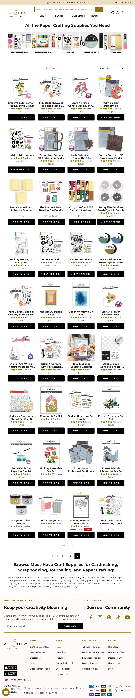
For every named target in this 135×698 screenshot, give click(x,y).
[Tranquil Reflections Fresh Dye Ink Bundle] (110, 191)
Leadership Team (117, 652)
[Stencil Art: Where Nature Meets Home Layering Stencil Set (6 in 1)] (21, 347)
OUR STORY (78, 16)
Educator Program (92, 658)
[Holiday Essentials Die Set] (51, 452)
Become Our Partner (93, 652)
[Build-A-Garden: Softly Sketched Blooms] (51, 347)
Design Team (115, 658)
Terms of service (52, 688)
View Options (111, 117)
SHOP (43, 16)
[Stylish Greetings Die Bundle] (81, 400)
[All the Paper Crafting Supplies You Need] (20, 54)
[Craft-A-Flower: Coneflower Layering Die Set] (81, 86)
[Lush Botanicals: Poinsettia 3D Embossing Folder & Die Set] (81, 139)
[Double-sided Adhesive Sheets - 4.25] (110, 347)
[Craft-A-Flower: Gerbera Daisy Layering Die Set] (110, 295)
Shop (33, 641)
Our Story (113, 647)
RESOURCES (89, 641)
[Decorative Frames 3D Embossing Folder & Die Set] (51, 139)
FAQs (58, 647)
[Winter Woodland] (81, 243)
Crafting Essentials (39, 647)
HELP (59, 641)
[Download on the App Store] (10, 667)
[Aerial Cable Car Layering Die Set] (21, 452)
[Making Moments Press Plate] (81, 504)
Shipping (61, 652)
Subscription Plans (40, 669)
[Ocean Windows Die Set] (81, 295)
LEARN (59, 16)
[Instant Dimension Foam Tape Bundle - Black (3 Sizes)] (110, 243)
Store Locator (63, 669)
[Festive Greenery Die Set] (110, 400)
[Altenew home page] (17, 13)
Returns (60, 658)
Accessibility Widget (49, 693)
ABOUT (112, 641)
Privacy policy (34, 688)
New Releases (37, 652)
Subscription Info (65, 663)
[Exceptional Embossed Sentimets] (81, 452)
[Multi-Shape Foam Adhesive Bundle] (21, 191)
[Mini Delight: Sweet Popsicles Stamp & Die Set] (51, 86)
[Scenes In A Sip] (51, 243)
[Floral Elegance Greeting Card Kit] (81, 347)
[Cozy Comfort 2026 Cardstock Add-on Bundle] (81, 191)
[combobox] (64, 9)
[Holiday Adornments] (21, 139)
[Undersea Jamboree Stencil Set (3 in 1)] (21, 400)
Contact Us (62, 674)
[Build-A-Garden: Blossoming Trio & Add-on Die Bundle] (110, 504)
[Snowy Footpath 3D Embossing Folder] (110, 139)
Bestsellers (36, 658)
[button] (6, 692)
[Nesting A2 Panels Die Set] (51, 295)
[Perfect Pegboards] (51, 504)
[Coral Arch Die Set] (51, 400)
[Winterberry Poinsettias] (110, 86)
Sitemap (28, 693)
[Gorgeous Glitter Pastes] (21, 504)
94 (69, 556)
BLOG (94, 16)
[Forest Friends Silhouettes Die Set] (110, 452)
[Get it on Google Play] (10, 673)
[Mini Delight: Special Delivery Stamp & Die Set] (21, 295)
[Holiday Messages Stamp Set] (21, 243)
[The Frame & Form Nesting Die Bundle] (51, 191)
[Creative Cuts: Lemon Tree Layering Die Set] (21, 86)
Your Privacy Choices (73, 688)
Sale (32, 663)
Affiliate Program (91, 647)
